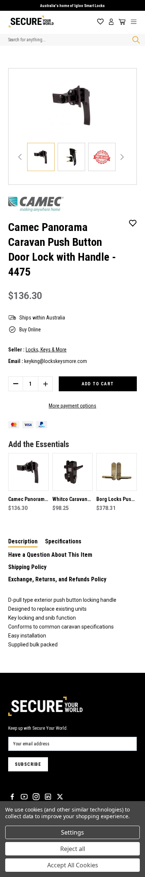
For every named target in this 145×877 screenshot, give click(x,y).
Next (122, 157)
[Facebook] (12, 797)
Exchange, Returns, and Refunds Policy (57, 579)
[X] (60, 797)
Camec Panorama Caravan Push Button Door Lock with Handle (27, 500)
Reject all (72, 849)
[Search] (134, 40)
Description (23, 541)
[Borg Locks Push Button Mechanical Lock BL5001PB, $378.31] (116, 472)
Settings (72, 832)
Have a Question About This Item (50, 554)
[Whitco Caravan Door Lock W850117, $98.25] (73, 472)
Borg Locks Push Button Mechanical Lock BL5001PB (115, 500)
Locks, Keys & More (46, 350)
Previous (19, 157)
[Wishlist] (100, 21)
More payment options (72, 406)
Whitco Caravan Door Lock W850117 (69, 500)
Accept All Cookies (72, 865)
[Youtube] (24, 797)
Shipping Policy (27, 567)
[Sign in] (111, 21)
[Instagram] (36, 797)
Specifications (63, 541)
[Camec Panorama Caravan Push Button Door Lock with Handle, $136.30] (28, 472)
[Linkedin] (48, 797)
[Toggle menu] (136, 21)
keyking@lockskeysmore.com (55, 361)
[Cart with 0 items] (121, 22)
